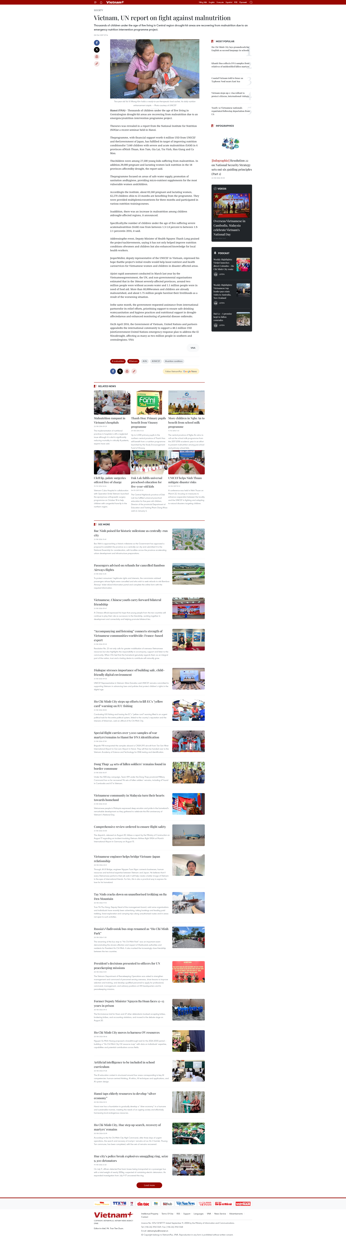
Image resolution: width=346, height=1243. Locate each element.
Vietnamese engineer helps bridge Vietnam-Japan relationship (127, 858)
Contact (144, 1216)
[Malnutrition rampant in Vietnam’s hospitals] (112, 402)
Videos (222, 188)
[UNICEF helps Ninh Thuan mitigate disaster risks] (186, 462)
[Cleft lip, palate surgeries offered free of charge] (112, 462)
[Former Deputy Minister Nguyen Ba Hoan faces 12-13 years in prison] (188, 1009)
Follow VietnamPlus (173, 371)
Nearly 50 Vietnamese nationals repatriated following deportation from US (231, 111)
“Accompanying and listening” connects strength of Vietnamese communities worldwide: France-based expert (128, 635)
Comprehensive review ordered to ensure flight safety (130, 827)
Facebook (97, 43)
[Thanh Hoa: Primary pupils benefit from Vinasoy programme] (149, 402)
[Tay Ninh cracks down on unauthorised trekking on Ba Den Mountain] (188, 903)
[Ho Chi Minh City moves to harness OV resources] (188, 1041)
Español (229, 2)
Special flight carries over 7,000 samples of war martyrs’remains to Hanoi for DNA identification (126, 735)
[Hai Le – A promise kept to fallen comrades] (243, 319)
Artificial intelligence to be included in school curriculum (124, 1064)
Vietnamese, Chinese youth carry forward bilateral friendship (127, 602)
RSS (178, 1213)
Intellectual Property (149, 1213)
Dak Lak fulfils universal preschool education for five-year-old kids (146, 482)
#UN (145, 361)
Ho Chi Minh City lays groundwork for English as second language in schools (230, 49)
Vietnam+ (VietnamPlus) (115, 2)
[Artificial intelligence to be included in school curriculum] (188, 1071)
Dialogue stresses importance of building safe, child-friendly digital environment (129, 672)
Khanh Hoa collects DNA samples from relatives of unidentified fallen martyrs (230, 65)
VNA (209, 1213)
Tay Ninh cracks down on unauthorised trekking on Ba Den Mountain (130, 896)
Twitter (97, 50)
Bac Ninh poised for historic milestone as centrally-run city (131, 533)
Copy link (97, 64)
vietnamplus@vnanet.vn (157, 1230)
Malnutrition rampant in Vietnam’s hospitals (109, 420)
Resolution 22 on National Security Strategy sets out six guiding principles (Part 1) (232, 167)
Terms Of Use (167, 1213)
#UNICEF (156, 361)
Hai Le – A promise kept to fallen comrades (223, 317)
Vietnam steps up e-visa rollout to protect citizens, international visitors (230, 94)
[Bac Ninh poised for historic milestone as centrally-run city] (188, 539)
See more (104, 524)
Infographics (225, 125)
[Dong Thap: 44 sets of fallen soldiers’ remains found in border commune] (188, 772)
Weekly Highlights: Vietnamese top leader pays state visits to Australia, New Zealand (223, 291)
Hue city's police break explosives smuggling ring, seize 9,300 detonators (131, 1158)
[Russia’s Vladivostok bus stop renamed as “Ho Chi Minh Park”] (188, 937)
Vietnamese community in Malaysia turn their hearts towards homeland (129, 797)
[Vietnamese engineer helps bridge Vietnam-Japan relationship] (188, 865)
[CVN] (205, 1204)
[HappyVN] (102, 1204)
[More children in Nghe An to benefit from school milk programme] (186, 402)
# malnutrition (118, 361)
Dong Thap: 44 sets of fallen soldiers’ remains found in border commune (130, 766)
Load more (149, 1185)
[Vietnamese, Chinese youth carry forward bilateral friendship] (188, 608)
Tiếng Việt (203, 2)
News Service (220, 1213)
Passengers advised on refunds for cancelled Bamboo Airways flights (129, 567)
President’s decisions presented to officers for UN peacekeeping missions (127, 965)
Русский (243, 2)
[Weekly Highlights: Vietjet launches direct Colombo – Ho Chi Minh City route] (243, 264)
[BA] (243, 1204)
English (212, 2)
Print (97, 57)
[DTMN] (223, 1204)
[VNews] (131, 1204)
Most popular (225, 41)
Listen (221, 274)
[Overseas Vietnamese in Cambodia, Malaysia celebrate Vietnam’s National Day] (232, 205)
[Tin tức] (143, 1204)
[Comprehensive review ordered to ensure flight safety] (188, 835)
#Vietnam (133, 361)
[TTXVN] (119, 1204)
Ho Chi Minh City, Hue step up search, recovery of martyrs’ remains (127, 1127)
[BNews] (156, 1204)
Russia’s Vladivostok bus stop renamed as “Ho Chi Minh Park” (131, 931)
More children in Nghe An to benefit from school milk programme (186, 422)
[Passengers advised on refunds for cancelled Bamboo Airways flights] (188, 574)
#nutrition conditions (173, 361)
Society (98, 10)
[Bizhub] (167, 1204)
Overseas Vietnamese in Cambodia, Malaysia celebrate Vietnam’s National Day (229, 227)
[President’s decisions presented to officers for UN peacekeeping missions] (188, 972)
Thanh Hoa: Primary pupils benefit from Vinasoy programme (148, 422)
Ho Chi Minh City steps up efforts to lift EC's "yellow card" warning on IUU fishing (128, 703)
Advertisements (236, 1213)
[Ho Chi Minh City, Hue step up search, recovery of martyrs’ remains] (188, 1133)
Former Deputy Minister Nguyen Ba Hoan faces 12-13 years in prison (129, 1003)
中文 (235, 2)
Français (220, 2)
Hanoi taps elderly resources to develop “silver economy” (125, 1095)
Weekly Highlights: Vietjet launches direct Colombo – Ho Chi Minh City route (224, 264)
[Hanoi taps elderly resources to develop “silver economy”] (188, 1102)
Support (186, 1213)
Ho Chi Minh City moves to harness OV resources (127, 1032)
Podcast (223, 253)
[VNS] (186, 1204)
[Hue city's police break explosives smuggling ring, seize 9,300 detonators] (188, 1165)
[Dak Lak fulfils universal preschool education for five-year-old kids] (149, 462)
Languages (199, 1213)
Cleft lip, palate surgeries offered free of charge (110, 480)
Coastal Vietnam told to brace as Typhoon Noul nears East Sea (227, 80)
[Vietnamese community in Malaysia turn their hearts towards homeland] (188, 804)
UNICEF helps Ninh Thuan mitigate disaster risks (185, 480)
